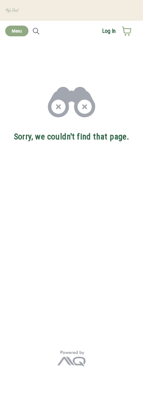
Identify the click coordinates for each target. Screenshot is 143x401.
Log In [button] (109, 31)
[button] (127, 31)
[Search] (36, 31)
